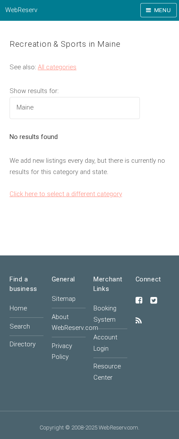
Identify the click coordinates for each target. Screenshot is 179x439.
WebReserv (21, 10)
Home (18, 308)
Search (20, 326)
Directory (23, 344)
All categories (57, 67)
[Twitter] (153, 301)
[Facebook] (139, 301)
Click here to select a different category (66, 194)
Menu (162, 10)
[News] (139, 321)
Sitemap (64, 299)
